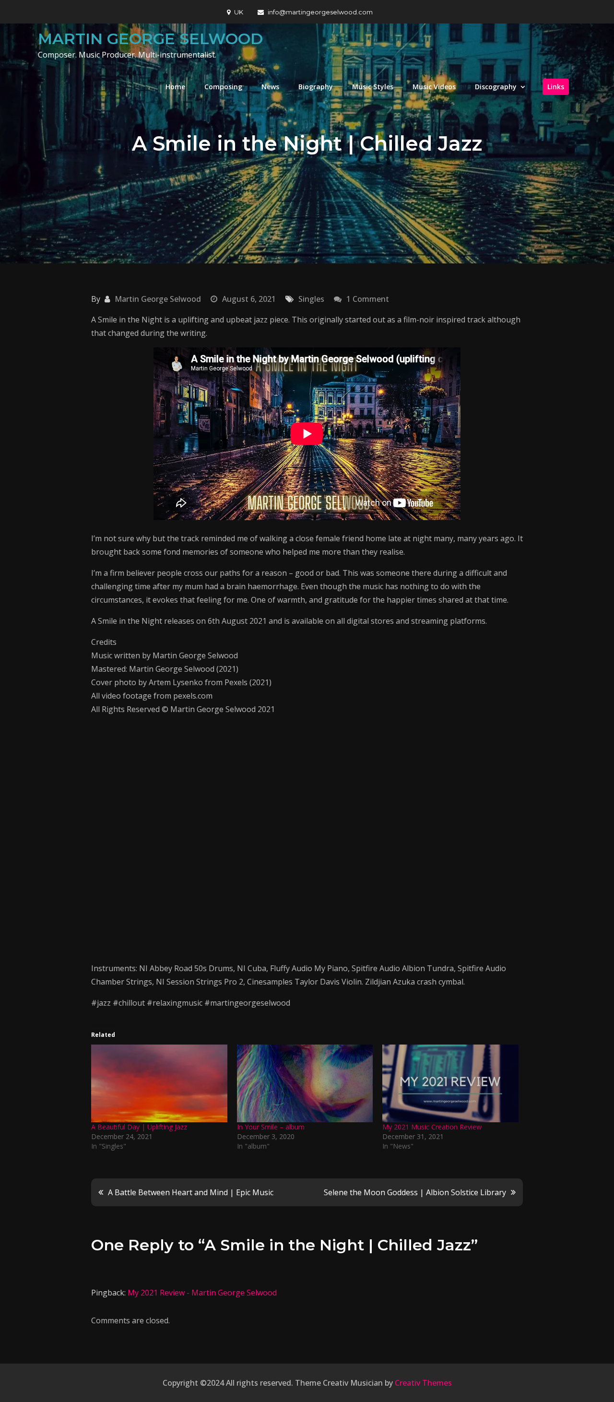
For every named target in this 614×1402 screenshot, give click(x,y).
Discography (496, 86)
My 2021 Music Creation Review (432, 1126)
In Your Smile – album (271, 1126)
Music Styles (372, 86)
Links (555, 86)
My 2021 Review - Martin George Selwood (202, 1292)
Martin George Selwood (158, 299)
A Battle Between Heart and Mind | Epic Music (190, 1192)
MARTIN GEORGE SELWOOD (150, 38)
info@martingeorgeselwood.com (320, 12)
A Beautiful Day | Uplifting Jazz (139, 1126)
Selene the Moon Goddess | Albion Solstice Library (415, 1192)
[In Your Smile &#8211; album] (305, 1083)
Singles (311, 299)
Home (175, 86)
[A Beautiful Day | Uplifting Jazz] (159, 1083)
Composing (223, 86)
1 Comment (367, 299)
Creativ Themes (423, 1383)
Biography (315, 86)
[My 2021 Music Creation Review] (450, 1083)
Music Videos (434, 86)
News (270, 86)
